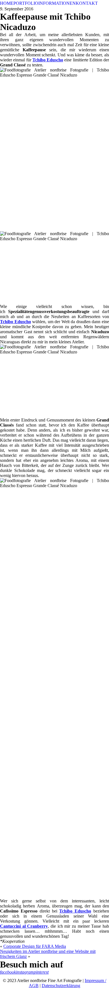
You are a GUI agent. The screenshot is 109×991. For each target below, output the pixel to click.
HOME (6, 3)
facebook (8, 972)
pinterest (41, 972)
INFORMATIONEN (57, 3)
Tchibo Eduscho (75, 911)
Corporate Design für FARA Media (34, 946)
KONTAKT (87, 3)
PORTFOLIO (25, 3)
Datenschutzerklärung (61, 985)
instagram (25, 972)
